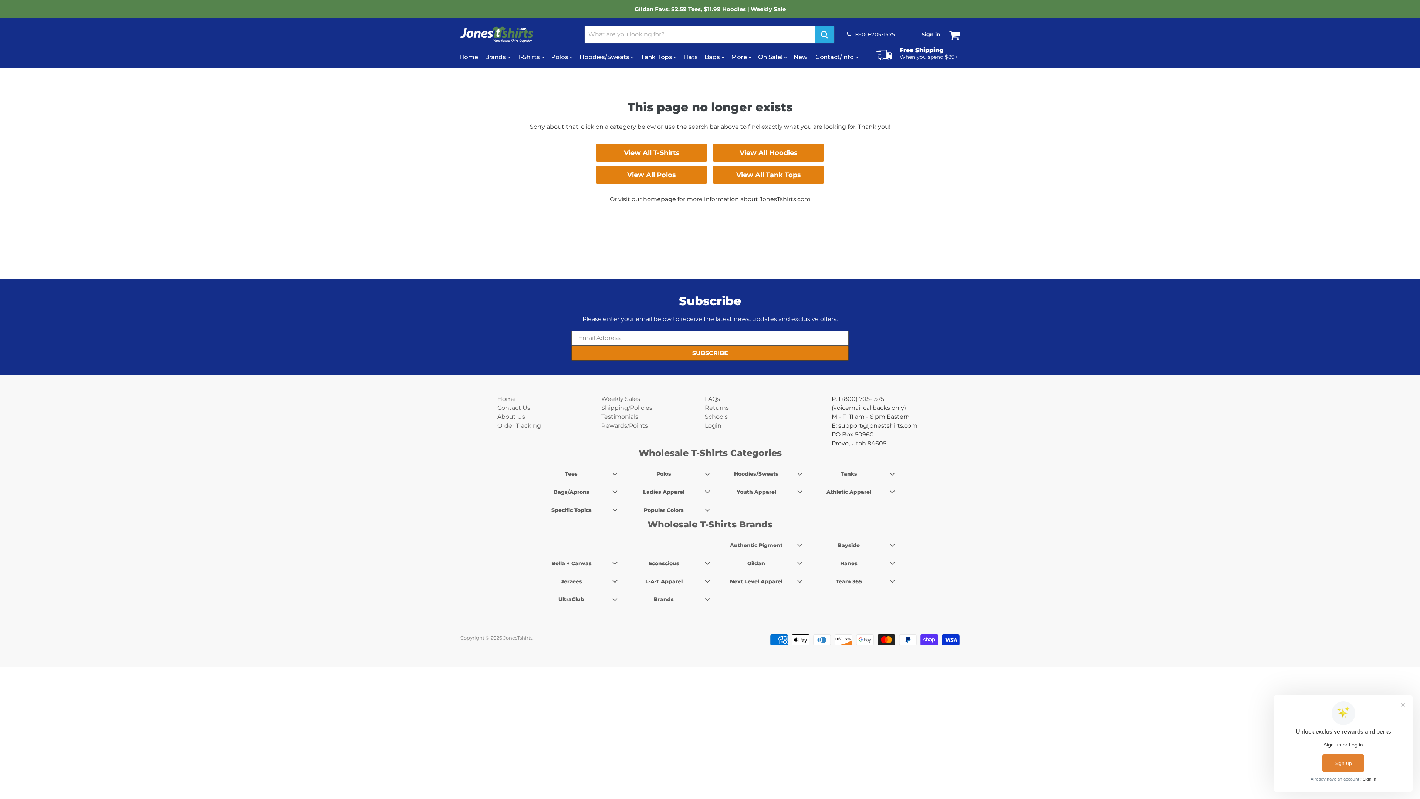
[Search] (824, 34)
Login (713, 425)
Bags (712, 57)
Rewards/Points (624, 425)
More (739, 57)
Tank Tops (657, 57)
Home (468, 57)
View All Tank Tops (768, 175)
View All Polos (651, 175)
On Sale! (771, 57)
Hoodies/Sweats (605, 57)
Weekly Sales (620, 398)
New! (801, 57)
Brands (496, 57)
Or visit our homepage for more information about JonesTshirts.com (710, 199)
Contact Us (513, 407)
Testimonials (619, 416)
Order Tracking (519, 425)
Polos (560, 57)
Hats (690, 57)
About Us (511, 416)
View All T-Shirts (652, 153)
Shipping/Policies (626, 407)
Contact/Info (835, 57)
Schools (716, 416)
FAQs (712, 398)
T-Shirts (529, 57)
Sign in (931, 34)
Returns (717, 407)
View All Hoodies (769, 153)
